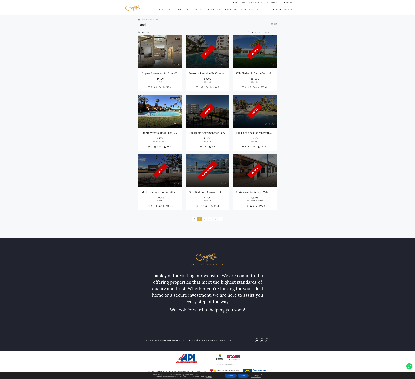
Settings (256, 376)
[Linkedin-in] (262, 340)
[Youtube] (257, 340)
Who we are (231, 9)
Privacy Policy (191, 340)
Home (161, 9)
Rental (179, 9)
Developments (193, 9)
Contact (253, 9)
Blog (243, 9)
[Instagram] (267, 340)
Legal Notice (203, 340)
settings (209, 377)
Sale (170, 9)
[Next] (220, 219)
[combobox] (265, 32)
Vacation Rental (213, 9)
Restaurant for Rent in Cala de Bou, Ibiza (260, 192)
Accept (230, 376)
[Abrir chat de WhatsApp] (409, 366)
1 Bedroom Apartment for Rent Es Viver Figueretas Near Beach (226, 132)
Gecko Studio (226, 340)
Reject (243, 376)
